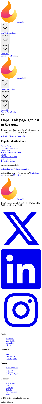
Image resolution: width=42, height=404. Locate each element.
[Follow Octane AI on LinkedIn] (21, 289)
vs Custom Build (12, 374)
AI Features (15, 169)
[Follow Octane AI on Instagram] (21, 330)
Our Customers (6, 33)
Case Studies (10, 356)
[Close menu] (25, 78)
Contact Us (5, 54)
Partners (5, 45)
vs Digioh (9, 372)
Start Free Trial (11, 392)
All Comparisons (12, 368)
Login (3, 56)
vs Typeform (10, 370)
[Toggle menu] (17, 56)
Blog (7, 354)
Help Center (17, 175)
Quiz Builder (5, 169)
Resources (5, 35)
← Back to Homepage (9, 136)
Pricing (14, 33)
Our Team (9, 388)
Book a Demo (10, 56)
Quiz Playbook (11, 359)
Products (5, 24)
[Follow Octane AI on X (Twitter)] (21, 248)
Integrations (25, 169)
